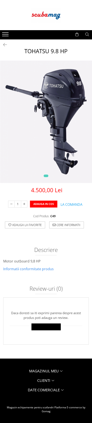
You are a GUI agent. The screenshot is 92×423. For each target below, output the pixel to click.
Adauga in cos (43, 204)
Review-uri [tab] (46, 289)
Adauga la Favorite (26, 225)
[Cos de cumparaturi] (77, 34)
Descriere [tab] (46, 250)
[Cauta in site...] (87, 34)
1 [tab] (46, 175)
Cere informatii (68, 225)
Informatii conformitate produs (28, 269)
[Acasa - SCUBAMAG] (46, 15)
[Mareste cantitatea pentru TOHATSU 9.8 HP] (24, 204)
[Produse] (6, 35)
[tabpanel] (46, 122)
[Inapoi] (3, 45)
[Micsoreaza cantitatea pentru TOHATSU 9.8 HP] (11, 204)
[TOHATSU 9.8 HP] (46, 122)
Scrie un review (46, 327)
